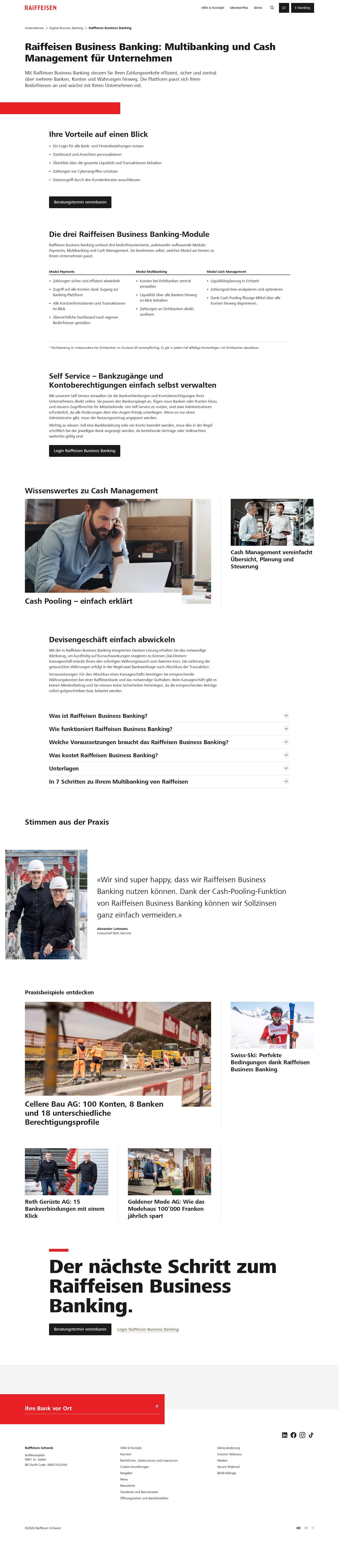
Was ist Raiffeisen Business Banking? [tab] (98, 716)
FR (306, 1528)
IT (313, 1528)
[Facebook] (293, 1435)
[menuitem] (213, 8)
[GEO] (157, 1407)
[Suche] (272, 8)
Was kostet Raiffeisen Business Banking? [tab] (103, 755)
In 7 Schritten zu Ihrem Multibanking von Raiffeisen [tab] (118, 781)
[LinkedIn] (285, 1435)
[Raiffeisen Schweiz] (40, 8)
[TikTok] (311, 1435)
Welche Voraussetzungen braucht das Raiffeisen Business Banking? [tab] (139, 742)
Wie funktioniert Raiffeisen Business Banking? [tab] (110, 729)
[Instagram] (302, 1435)
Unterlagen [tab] (64, 768)
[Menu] (284, 8)
